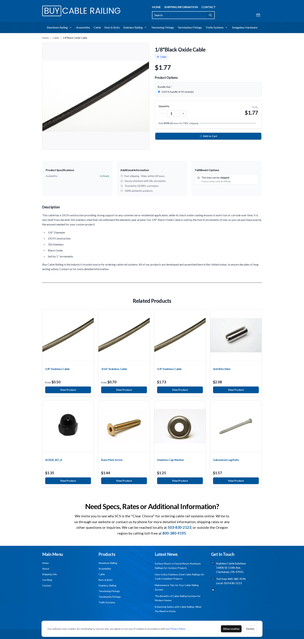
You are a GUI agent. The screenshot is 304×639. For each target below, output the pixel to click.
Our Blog (47, 579)
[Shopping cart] (258, 15)
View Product (68, 389)
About (45, 568)
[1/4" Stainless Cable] (180, 335)
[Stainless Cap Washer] (180, 426)
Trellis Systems (214, 27)
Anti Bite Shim (221, 368)
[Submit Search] (211, 15)
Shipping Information (181, 7)
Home (156, 7)
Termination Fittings (190, 27)
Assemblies (83, 27)
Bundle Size (165, 86)
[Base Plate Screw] (124, 426)
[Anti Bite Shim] (236, 335)
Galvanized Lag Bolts (226, 459)
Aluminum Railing (57, 27)
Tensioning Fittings (162, 27)
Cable (97, 27)
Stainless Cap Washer (170, 459)
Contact (208, 7)
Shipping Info (49, 574)
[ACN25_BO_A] (68, 426)
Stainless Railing (133, 27)
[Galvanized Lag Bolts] (236, 426)
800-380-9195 (237, 578)
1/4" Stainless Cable (169, 368)
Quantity (164, 106)
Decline (250, 628)
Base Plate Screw (112, 459)
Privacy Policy (177, 628)
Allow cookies (231, 628)
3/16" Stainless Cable (114, 368)
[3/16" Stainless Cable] (124, 335)
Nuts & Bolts (112, 27)
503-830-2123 (233, 583)
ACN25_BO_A (53, 459)
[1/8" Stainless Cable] (68, 335)
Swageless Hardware (244, 27)
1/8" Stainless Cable (57, 368)
